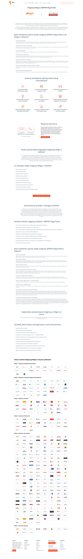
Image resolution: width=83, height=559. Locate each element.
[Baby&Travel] (18, 443)
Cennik (41, 2)
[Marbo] (24, 479)
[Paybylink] (65, 426)
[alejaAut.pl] (59, 508)
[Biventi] (38, 447)
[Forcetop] (38, 461)
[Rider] (59, 493)
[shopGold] (24, 370)
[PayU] (31, 419)
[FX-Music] (52, 461)
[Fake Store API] (45, 518)
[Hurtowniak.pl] (59, 465)
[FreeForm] (45, 461)
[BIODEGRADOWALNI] (18, 447)
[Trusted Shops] (18, 532)
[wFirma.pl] (31, 380)
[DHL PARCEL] (24, 401)
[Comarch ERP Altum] (31, 384)
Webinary (37, 546)
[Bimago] (65, 443)
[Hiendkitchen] (59, 511)
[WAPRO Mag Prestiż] (24, 384)
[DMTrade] (18, 454)
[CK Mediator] (31, 522)
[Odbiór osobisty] (38, 405)
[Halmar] (24, 465)
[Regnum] (45, 493)
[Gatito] (45, 511)
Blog (37, 548)
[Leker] (38, 476)
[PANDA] (31, 490)
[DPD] (45, 401)
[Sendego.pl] (18, 401)
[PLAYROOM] (59, 490)
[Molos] (45, 483)
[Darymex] (45, 451)
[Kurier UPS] (31, 401)
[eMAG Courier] (59, 412)
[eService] (52, 422)
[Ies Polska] (24, 468)
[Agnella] (52, 508)
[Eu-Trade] (45, 458)
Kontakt (44, 2)
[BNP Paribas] (31, 422)
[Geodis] (52, 409)
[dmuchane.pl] (24, 454)
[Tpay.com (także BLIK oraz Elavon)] (18, 419)
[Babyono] (24, 443)
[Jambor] (52, 468)
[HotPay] (18, 422)
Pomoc (61, 543)
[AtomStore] (52, 370)
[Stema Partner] (24, 501)
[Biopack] (24, 447)
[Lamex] (65, 472)
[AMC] (52, 436)
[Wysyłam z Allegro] (65, 405)
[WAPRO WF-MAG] (18, 380)
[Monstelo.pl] (59, 483)
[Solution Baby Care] (52, 497)
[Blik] (24, 422)
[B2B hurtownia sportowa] (59, 440)
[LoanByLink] (18, 430)
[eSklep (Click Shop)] (52, 367)
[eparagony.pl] (24, 391)
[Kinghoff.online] (38, 472)
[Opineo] (24, 529)
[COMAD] (31, 451)
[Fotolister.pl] (31, 529)
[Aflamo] (45, 515)
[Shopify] (31, 370)
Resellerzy (37, 543)
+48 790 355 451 (50, 546)
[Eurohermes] (45, 409)
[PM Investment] (65, 490)
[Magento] (24, 367)
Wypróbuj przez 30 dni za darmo (67, 2)
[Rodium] (65, 493)
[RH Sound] (52, 493)
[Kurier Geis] (59, 401)
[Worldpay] (65, 419)
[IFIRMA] (31, 391)
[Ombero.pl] (24, 515)
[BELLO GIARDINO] (45, 443)
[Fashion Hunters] (18, 461)
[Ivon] (45, 468)
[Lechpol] (31, 476)
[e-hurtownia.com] (45, 454)
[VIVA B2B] (45, 504)
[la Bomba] (52, 472)
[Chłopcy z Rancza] (24, 451)
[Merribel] (65, 518)
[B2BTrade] (65, 440)
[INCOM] (38, 468)
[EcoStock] (59, 454)
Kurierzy (25, 546)
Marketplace (26, 542)
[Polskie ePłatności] (31, 426)
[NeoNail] (38, 486)
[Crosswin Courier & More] (45, 412)
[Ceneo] (18, 529)
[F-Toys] (59, 458)
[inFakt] (65, 388)
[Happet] (31, 465)
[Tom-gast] (65, 501)
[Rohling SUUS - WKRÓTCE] (31, 409)
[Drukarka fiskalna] (52, 529)
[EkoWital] (24, 458)
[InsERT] (45, 395)
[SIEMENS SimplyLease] (59, 419)
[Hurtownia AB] (52, 465)
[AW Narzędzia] (52, 440)
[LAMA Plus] (59, 472)
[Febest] (31, 461)
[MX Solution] (18, 483)
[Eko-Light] (65, 454)
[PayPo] (45, 426)
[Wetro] (65, 504)
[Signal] (38, 497)
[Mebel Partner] (24, 483)
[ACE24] (18, 436)
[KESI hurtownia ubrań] (31, 472)
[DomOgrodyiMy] (31, 454)
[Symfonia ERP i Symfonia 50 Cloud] (52, 380)
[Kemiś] (24, 472)
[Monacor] (52, 483)
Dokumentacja (62, 545)
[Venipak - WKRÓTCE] (65, 409)
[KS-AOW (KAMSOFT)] (45, 384)
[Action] (24, 436)
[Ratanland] (65, 515)
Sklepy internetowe (27, 544)
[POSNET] (45, 529)
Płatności (25, 548)
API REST (61, 546)
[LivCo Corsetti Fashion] (52, 476)
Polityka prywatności (63, 549)
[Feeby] (38, 511)
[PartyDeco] (52, 490)
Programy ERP (26, 545)
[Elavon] (31, 430)
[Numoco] (45, 486)
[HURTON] (18, 522)
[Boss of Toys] (52, 447)
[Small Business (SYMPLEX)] (18, 388)
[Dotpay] (24, 419)
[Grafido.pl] (38, 529)
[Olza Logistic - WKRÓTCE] (38, 409)
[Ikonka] (31, 468)
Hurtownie (25, 543)
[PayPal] (38, 419)
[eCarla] (52, 454)
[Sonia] (59, 497)
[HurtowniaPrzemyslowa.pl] (65, 465)
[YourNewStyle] (31, 508)
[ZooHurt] (45, 508)
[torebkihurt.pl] (18, 518)
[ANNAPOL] (59, 436)
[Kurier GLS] (38, 401)
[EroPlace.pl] (31, 458)
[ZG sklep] (38, 508)
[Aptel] (65, 436)
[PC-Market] (59, 384)
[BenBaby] (52, 443)
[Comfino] (24, 430)
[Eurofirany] (24, 518)
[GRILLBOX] (18, 465)
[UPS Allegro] (59, 405)
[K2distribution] (65, 468)
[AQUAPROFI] (24, 522)
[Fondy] (59, 422)
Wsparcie (49, 2)
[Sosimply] (65, 497)
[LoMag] (52, 384)
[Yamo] (24, 508)
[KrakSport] (45, 472)
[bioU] (31, 447)
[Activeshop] (31, 436)
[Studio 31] (38, 501)
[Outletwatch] (18, 490)
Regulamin (61, 544)
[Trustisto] (65, 529)
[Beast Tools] (31, 443)
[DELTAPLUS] (59, 518)
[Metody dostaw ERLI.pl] (31, 412)
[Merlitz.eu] (38, 483)
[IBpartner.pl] (52, 515)
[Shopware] (18, 370)
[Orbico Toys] (59, 486)
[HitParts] (45, 465)
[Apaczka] (65, 401)
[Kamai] (18, 472)
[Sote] (59, 370)
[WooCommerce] (38, 367)
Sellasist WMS (31, 2)
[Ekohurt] (18, 458)
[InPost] (24, 412)
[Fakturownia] (59, 388)
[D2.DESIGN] (38, 451)
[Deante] (52, 451)
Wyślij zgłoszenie (52, 542)
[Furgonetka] (24, 405)
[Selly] (65, 370)
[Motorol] (65, 483)
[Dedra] (59, 451)
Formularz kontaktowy (53, 550)
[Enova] (38, 384)
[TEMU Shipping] (52, 412)
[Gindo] (38, 522)
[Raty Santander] (52, 419)
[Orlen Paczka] (31, 405)
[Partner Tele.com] (45, 490)
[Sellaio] (24, 374)
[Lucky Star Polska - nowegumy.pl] (59, 476)
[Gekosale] (59, 367)
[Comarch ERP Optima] (59, 380)
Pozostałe (25, 549)
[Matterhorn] (59, 479)
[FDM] (24, 461)
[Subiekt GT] (45, 380)
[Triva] (52, 388)
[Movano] (18, 486)
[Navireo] (45, 391)
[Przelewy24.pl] (45, 419)
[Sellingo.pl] (18, 367)
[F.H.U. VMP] (65, 458)
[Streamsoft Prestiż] (24, 388)
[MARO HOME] (45, 479)
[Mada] (18, 479)
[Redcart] (38, 370)
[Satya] (24, 497)
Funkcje (26, 2)
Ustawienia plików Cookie (40, 550)
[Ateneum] (38, 440)
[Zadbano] (18, 409)
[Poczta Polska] (52, 401)
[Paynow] (24, 426)
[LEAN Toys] (24, 476)
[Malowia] (18, 515)
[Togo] (59, 501)
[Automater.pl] (59, 529)
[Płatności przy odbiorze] (38, 426)
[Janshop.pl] (59, 468)
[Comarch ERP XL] (65, 380)
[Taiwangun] (45, 501)
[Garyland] (59, 461)
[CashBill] (38, 422)
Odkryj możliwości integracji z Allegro (41, 195)
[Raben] (24, 409)
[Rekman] (38, 515)
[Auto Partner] (45, 440)
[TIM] (52, 501)
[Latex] (18, 476)
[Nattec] (31, 486)
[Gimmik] (65, 461)
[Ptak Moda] (24, 493)
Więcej (14, 550)
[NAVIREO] (24, 380)
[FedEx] (18, 405)
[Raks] (65, 384)
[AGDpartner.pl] (45, 436)
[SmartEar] (45, 497)
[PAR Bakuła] (38, 490)
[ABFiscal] (24, 532)
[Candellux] (65, 447)
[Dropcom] (38, 454)
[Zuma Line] (38, 518)
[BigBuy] (59, 443)
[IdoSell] (45, 367)
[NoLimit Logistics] (52, 405)
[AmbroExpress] (45, 405)
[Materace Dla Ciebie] (52, 479)
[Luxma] (65, 476)
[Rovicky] (18, 497)
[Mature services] (65, 479)
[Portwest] (31, 515)
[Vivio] (52, 504)
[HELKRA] (38, 465)
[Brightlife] (59, 447)
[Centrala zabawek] (18, 451)
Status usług (62, 548)
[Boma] (45, 447)
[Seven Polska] (31, 497)
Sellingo (37, 544)
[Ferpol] (65, 451)
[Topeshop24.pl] (18, 504)
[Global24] (59, 409)
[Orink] (65, 486)
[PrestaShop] (31, 367)
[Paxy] (38, 412)
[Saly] (65, 367)
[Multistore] (24, 486)
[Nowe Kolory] (18, 412)
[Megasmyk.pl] (31, 483)
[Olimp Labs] (52, 486)
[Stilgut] (31, 501)
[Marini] (31, 479)
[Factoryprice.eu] (31, 511)
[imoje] (65, 422)
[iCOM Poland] (18, 468)
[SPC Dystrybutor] (18, 501)
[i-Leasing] (52, 426)
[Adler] (38, 436)
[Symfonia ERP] (45, 388)
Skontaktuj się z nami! (45, 137)
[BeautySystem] (38, 443)
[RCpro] (31, 493)
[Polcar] (18, 493)
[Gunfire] (52, 511)
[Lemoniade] (45, 476)
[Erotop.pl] (38, 458)
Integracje (36, 2)
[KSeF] (52, 391)
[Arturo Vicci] (31, 440)
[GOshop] (18, 374)
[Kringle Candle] (65, 511)
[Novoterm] (59, 515)
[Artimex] (24, 440)
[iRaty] (59, 426)
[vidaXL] (38, 504)
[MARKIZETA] (38, 479)
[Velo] (31, 504)
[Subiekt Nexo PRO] (38, 380)
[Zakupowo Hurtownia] (52, 518)
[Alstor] (65, 508)
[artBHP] (18, 511)
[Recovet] (38, 493)
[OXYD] (24, 490)
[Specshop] (31, 518)
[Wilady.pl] (18, 508)
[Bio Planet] (24, 511)
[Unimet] (24, 504)
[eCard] (45, 422)
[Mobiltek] (18, 426)
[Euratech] (52, 458)
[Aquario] (18, 440)
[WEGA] (59, 504)
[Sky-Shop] (45, 370)
